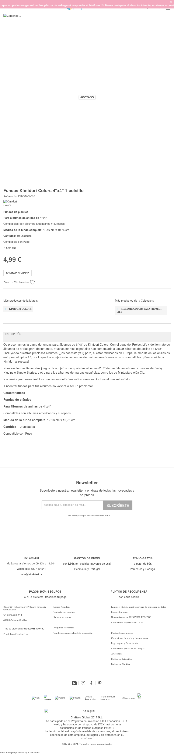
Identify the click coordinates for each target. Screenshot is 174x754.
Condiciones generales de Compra (128, 648)
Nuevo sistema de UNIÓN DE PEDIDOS (131, 617)
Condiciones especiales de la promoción (73, 633)
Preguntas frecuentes (63, 627)
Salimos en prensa (62, 617)
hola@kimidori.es (19, 634)
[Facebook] (91, 683)
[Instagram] (83, 683)
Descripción (12, 333)
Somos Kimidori (61, 607)
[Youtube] (74, 683)
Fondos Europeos (119, 612)
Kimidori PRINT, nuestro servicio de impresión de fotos (138, 607)
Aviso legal (116, 653)
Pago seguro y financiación (124, 643)
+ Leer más (9, 247)
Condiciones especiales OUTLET (127, 622)
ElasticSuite (33, 752)
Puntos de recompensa (122, 633)
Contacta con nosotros (64, 612)
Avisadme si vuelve (17, 273)
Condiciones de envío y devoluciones (129, 638)
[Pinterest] (99, 683)
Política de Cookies (120, 664)
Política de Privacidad (121, 659)
